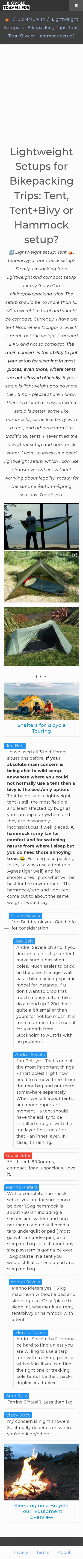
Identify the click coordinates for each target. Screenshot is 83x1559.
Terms (42, 1552)
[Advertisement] (41, 100)
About (64, 1552)
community (31, 19)
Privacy (20, 1552)
